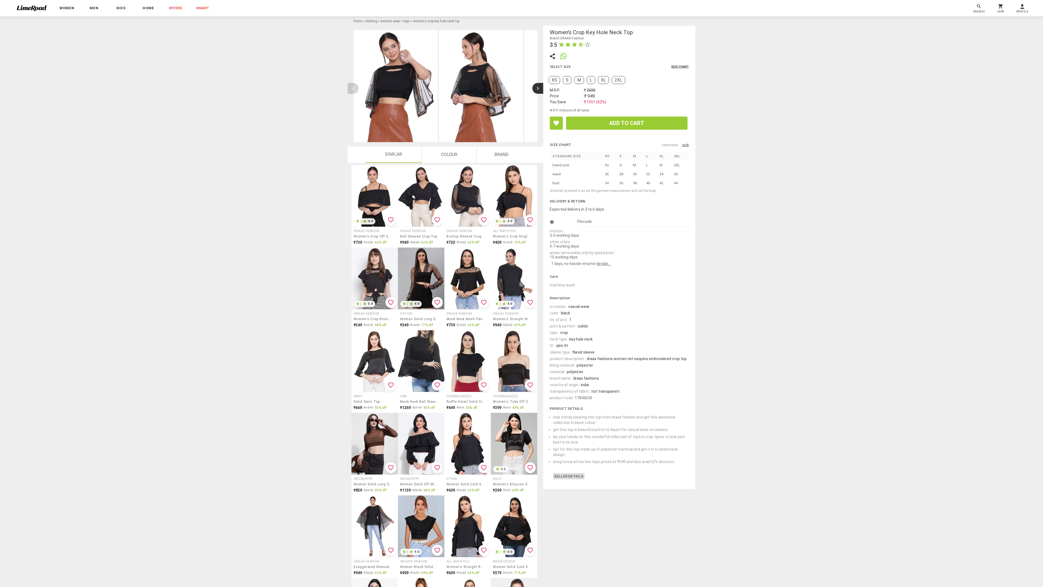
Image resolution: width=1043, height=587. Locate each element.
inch (685, 145)
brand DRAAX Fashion (567, 38)
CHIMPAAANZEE (459, 396)
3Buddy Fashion (413, 561)
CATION (406, 314)
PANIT (358, 396)
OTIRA (452, 479)
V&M (403, 396)
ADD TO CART (626, 123)
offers (175, 8)
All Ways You (504, 231)
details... (603, 263)
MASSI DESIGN (504, 561)
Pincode (584, 221)
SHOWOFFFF (363, 479)
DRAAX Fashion (366, 231)
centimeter (670, 145)
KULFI (497, 479)
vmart (202, 8)
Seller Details (568, 476)
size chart (680, 66)
